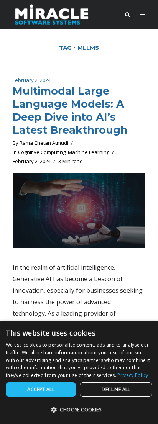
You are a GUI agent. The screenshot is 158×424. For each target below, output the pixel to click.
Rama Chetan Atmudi (44, 142)
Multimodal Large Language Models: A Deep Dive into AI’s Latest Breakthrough (70, 110)
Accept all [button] (40, 389)
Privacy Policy (132, 375)
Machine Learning (88, 152)
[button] (79, 410)
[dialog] (79, 372)
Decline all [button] (116, 389)
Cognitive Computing (42, 152)
